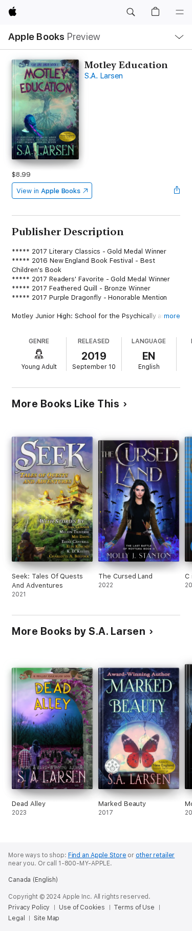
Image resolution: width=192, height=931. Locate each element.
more (172, 316)
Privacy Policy (29, 907)
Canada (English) (33, 879)
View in (48, 191)
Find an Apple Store (97, 855)
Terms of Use (134, 907)
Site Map (46, 918)
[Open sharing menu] (177, 190)
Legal (16, 918)
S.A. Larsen (103, 75)
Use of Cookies (81, 907)
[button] (130, 12)
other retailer (155, 855)
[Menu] (179, 12)
